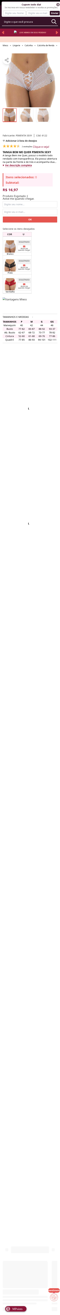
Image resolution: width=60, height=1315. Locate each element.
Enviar (54, 13)
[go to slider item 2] (43, 115)
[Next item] (57, 32)
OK (30, 219)
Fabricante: (17, 135)
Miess (5, 45)
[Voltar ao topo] (54, 1307)
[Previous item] (3, 32)
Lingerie (16, 45)
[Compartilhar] (7, 60)
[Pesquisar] (54, 22)
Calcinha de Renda (45, 45)
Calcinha (29, 45)
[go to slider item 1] (26, 115)
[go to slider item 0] (10, 115)
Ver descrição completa (18, 165)
